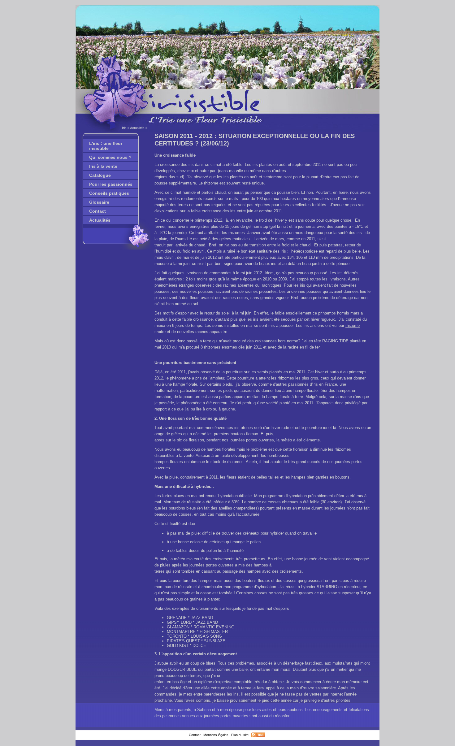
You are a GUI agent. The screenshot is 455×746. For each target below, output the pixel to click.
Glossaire (99, 202)
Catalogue (100, 175)
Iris (124, 128)
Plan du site (240, 735)
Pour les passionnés (110, 184)
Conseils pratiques (109, 193)
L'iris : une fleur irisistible (105, 146)
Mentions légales (215, 735)
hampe (179, 384)
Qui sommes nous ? (110, 157)
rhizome (211, 183)
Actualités (137, 128)
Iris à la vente (103, 166)
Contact (97, 211)
